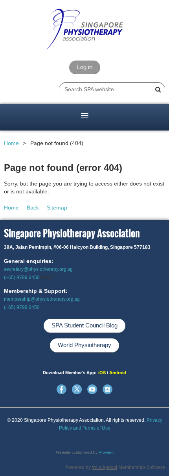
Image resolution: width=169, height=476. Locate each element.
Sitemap (57, 207)
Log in (84, 67)
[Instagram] (107, 389)
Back (33, 207)
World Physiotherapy (84, 345)
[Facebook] (61, 389)
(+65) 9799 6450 (22, 277)
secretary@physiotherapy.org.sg (38, 269)
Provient (106, 452)
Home (11, 143)
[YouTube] (92, 389)
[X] (77, 389)
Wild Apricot (104, 467)
